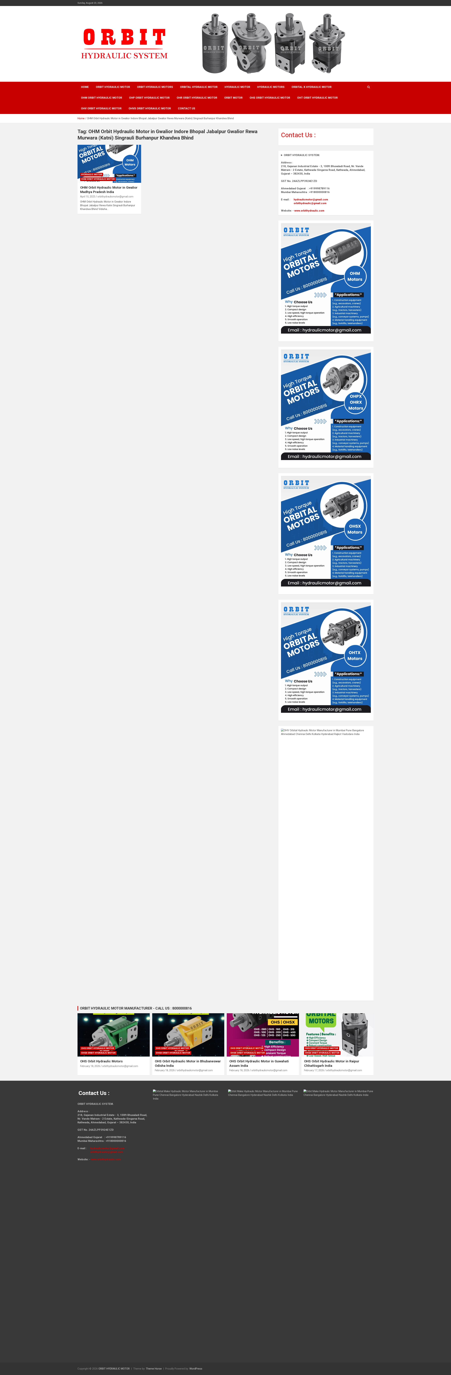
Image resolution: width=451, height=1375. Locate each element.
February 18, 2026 (90, 1066)
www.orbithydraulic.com (309, 210)
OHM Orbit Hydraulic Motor (98, 179)
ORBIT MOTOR (233, 97)
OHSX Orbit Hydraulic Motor (98, 1053)
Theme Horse (154, 1368)
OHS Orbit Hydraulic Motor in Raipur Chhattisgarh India (331, 1063)
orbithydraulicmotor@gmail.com (115, 196)
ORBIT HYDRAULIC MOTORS (155, 87)
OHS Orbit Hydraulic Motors (101, 1061)
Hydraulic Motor (91, 174)
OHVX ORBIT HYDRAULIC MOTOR (150, 108)
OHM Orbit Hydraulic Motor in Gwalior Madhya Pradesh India (108, 189)
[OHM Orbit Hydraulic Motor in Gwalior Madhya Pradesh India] (109, 164)
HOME (85, 87)
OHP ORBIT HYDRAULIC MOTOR (149, 97)
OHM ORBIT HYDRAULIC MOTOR (101, 97)
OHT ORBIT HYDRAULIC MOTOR (317, 97)
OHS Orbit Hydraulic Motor (97, 1048)
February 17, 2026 (314, 1070)
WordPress (195, 1368)
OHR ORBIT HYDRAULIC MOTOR (197, 97)
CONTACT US (186, 108)
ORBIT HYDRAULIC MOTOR (113, 87)
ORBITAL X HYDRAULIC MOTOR (312, 87)
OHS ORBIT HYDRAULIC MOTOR (270, 97)
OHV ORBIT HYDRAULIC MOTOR (101, 108)
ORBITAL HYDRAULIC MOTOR (199, 87)
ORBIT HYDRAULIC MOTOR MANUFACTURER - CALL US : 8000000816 (136, 1008)
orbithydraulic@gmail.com (310, 203)
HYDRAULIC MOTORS (271, 87)
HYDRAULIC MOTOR (237, 87)
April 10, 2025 (87, 196)
